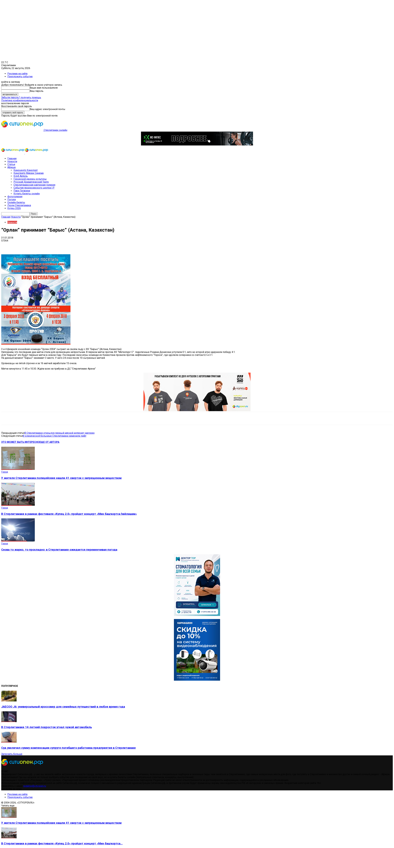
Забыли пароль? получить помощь (21, 97)
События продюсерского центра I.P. (34, 187)
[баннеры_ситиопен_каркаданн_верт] (197, 679)
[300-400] (197, 615)
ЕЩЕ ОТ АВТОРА (49, 442)
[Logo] (13, 153)
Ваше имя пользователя (44, 87)
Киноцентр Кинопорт (26, 170)
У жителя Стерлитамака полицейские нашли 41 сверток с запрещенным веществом (61, 478)
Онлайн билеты (16, 202)
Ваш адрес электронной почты (47, 109)
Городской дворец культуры (30, 179)
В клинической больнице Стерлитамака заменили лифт (54, 435)
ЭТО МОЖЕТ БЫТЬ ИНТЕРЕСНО (20, 442)
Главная (11, 158)
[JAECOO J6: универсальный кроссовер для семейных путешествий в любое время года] (9, 700)
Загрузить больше (11, 753)
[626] (197, 410)
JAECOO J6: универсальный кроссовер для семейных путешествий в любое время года (63, 706)
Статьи (11, 164)
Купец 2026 (14, 208)
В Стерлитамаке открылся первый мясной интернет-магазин (59, 432)
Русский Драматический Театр (31, 181)
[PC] (197, 144)
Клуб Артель (21, 176)
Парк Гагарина (22, 190)
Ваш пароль (36, 91)
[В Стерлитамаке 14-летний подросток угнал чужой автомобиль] (9, 721)
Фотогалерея (14, 196)
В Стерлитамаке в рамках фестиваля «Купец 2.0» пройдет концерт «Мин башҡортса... (62, 843)
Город (4, 471)
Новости (12, 161)
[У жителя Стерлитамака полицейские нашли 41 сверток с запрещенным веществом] (18, 469)
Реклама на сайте (17, 73)
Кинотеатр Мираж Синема (29, 173)
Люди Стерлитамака (19, 205)
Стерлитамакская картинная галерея (34, 184)
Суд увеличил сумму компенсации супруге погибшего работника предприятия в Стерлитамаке (68, 748)
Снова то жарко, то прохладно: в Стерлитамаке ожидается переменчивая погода (59, 549)
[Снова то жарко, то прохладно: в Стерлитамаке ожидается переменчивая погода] (18, 540)
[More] (97, 245)
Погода (11, 199)
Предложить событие (20, 76)
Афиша (11, 167)
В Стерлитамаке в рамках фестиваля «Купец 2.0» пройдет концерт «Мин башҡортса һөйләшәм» (69, 514)
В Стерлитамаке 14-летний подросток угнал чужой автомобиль (46, 727)
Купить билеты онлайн (27, 193)
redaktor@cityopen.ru (34, 786)
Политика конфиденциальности (19, 100)
